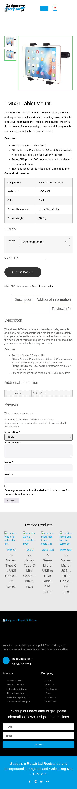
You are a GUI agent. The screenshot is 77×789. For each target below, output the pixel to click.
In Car (32, 285)
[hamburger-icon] (44, 8)
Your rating (12, 432)
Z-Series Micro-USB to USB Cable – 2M (66, 570)
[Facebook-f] (29, 781)
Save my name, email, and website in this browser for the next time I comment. (36, 492)
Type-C (11, 549)
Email (8, 474)
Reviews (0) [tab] (61, 309)
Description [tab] (23, 299)
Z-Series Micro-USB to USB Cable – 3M (48, 570)
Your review (12, 442)
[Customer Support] (6, 660)
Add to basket (23, 272)
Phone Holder (45, 285)
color (11, 240)
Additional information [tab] (54, 299)
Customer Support (22, 659)
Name (8, 462)
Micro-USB (48, 549)
